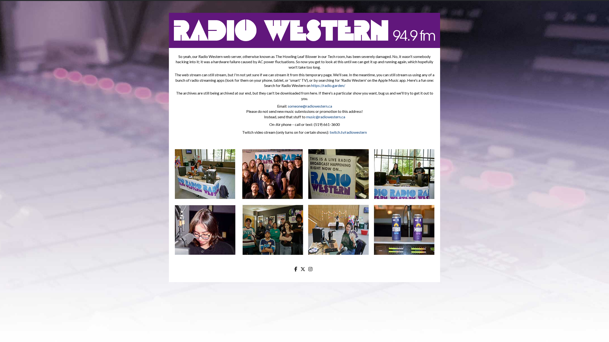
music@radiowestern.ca (325, 116)
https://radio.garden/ (328, 85)
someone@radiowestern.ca (310, 106)
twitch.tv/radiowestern (348, 132)
